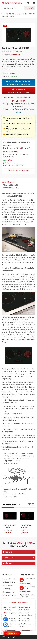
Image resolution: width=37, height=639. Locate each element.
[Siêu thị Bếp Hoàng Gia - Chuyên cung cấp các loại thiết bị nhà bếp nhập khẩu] (12, 3)
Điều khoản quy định (8, 589)
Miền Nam (8, 563)
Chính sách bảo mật (8, 592)
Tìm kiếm (30, 8)
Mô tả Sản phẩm (8, 182)
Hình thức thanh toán (8, 582)
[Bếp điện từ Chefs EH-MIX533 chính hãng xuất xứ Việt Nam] (18, 35)
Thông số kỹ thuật (10, 185)
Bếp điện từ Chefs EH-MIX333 (26, 526)
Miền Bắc (8, 552)
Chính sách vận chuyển (9, 595)
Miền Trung (9, 558)
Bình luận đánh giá (10, 188)
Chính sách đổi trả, (7, 585)
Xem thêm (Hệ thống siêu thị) (18, 170)
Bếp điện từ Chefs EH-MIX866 (9, 526)
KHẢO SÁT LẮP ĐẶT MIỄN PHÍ (18, 82)
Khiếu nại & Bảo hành (8, 579)
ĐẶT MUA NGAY (18, 90)
